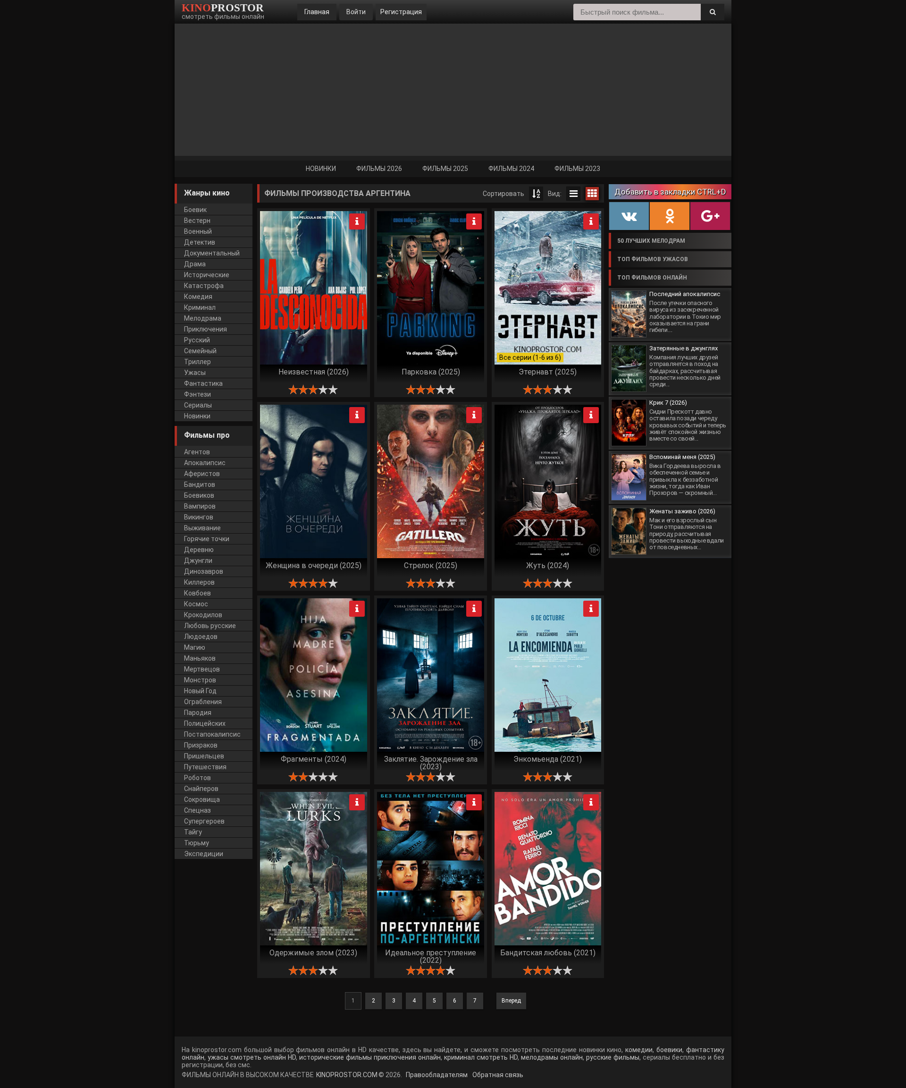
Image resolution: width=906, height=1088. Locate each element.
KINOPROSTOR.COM (347, 1075)
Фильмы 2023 (577, 168)
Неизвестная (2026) (313, 371)
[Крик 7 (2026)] (628, 422)
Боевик (195, 209)
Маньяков (200, 658)
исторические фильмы (334, 1057)
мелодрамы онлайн (551, 1057)
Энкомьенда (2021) (547, 759)
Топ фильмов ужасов (652, 259)
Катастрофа (204, 285)
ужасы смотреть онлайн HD (252, 1057)
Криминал (200, 307)
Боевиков (199, 495)
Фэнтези (197, 394)
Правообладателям (436, 1075)
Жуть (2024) (547, 565)
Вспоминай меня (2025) (682, 456)
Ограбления (203, 702)
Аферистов (202, 473)
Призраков (201, 745)
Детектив (199, 242)
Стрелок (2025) (430, 565)
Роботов (197, 778)
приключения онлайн (407, 1057)
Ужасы (195, 372)
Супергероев (204, 821)
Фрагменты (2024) (313, 759)
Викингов (198, 517)
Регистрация (401, 12)
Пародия (197, 712)
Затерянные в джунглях (683, 348)
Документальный (212, 253)
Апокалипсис (205, 463)
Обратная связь (497, 1075)
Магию (194, 647)
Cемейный (200, 351)
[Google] (710, 216)
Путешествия (205, 767)
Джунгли (198, 560)
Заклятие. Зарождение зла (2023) (431, 763)
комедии (639, 1050)
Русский (197, 340)
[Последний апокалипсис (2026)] (628, 314)
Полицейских (205, 723)
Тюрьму (196, 843)
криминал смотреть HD (480, 1057)
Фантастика (203, 383)
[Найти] (712, 12)
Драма (195, 264)
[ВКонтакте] (629, 216)
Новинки (321, 168)
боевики (669, 1050)
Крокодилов (203, 615)
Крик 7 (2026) (668, 402)
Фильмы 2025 (445, 168)
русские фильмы (612, 1057)
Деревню (199, 549)
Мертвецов (202, 669)
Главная (316, 12)
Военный (198, 231)
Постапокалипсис (212, 734)
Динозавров (203, 571)
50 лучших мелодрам (651, 241)
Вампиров (200, 506)
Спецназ (197, 810)
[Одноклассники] (669, 216)
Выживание (202, 528)
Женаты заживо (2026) (682, 511)
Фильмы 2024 (511, 168)
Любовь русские (210, 625)
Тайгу (193, 832)
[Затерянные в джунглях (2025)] (628, 368)
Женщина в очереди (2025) (313, 565)
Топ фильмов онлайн (652, 277)
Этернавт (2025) (548, 371)
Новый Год (200, 691)
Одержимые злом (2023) (313, 952)
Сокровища (202, 799)
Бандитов (199, 484)
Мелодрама (202, 318)
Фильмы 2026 (379, 168)
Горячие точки (206, 539)
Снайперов (201, 788)
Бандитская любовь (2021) (548, 952)
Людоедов (201, 636)
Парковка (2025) (431, 371)
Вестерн (197, 220)
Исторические (206, 275)
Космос (196, 604)
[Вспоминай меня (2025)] (628, 477)
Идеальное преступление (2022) (430, 956)
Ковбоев (197, 593)
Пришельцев (204, 756)
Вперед (511, 1000)
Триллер (197, 362)
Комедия (198, 296)
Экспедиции (203, 854)
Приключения (205, 329)
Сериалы (198, 405)
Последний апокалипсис (684, 294)
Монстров (200, 680)
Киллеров (199, 582)
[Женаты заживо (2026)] (628, 531)
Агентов (197, 452)
